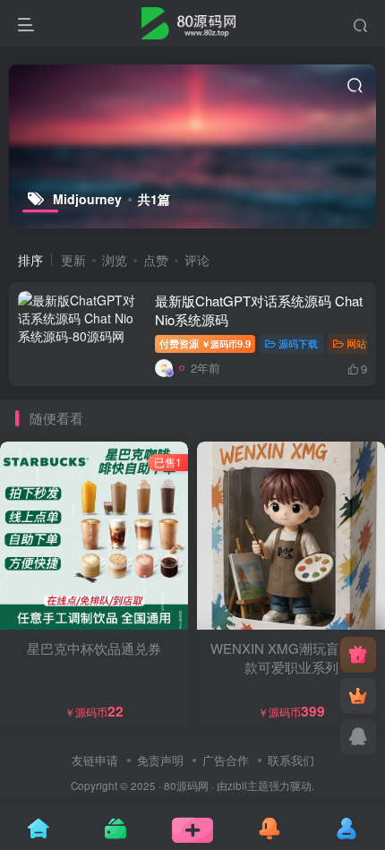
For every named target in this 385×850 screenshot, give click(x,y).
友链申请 (95, 759)
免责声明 (160, 759)
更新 (73, 260)
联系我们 (291, 759)
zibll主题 (248, 785)
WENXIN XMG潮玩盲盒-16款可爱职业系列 (291, 657)
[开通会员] (358, 696)
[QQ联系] (358, 737)
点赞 (155, 260)
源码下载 (298, 343)
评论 (197, 260)
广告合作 (225, 759)
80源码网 (186, 785)
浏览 (114, 260)
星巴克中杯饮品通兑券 (94, 648)
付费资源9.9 (205, 343)
